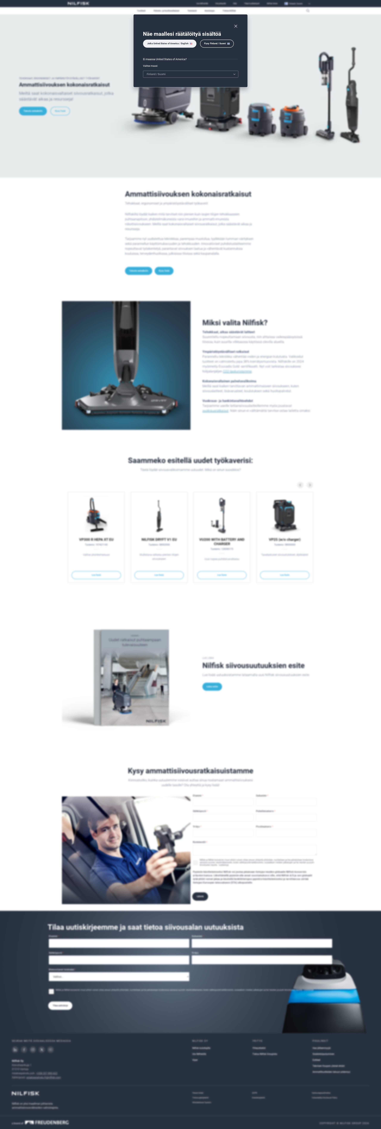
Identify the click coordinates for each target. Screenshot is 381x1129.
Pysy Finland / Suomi (215, 43)
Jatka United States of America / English (167, 43)
